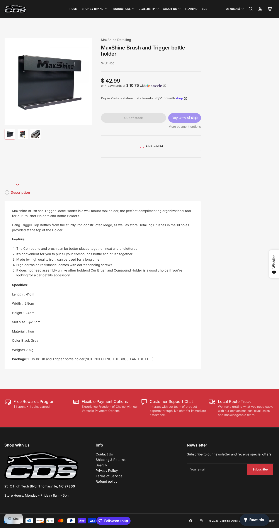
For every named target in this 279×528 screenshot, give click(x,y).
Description (20, 192)
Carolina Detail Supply (233, 520)
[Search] (250, 9)
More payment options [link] (184, 126)
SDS (204, 8)
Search (101, 465)
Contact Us (104, 454)
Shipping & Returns (111, 460)
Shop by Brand (93, 8)
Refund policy (106, 481)
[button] (151, 85)
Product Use (121, 8)
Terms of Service (109, 476)
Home (73, 8)
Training (191, 8)
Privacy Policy (107, 471)
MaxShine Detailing (116, 40)
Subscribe (260, 469)
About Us (170, 8)
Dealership (147, 8)
